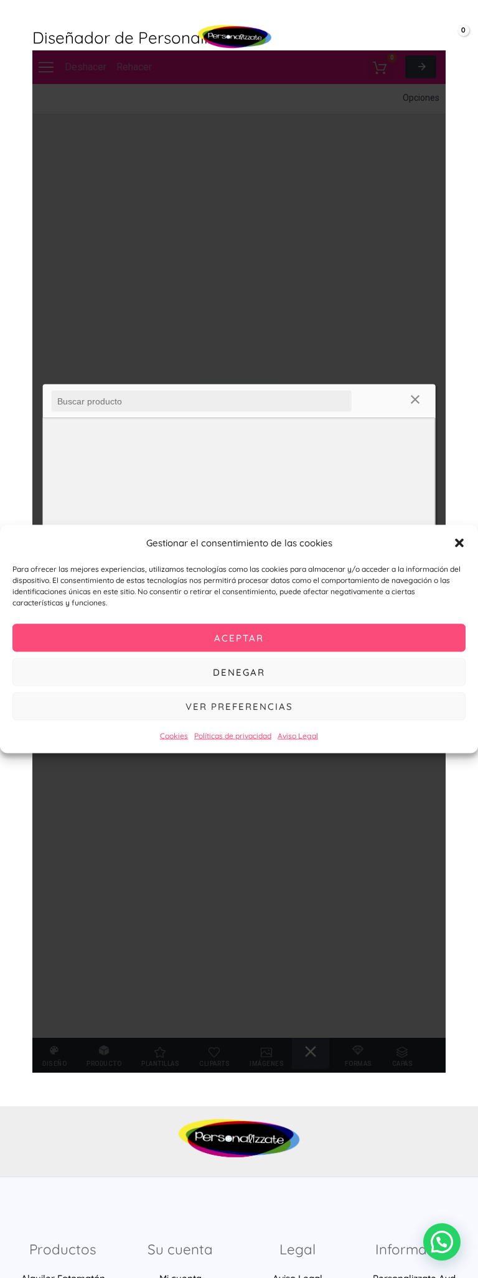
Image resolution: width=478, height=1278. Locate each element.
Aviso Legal (298, 735)
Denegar (239, 672)
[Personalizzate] (234, 37)
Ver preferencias (239, 706)
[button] (459, 542)
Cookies (174, 735)
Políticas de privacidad (232, 735)
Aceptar (239, 637)
